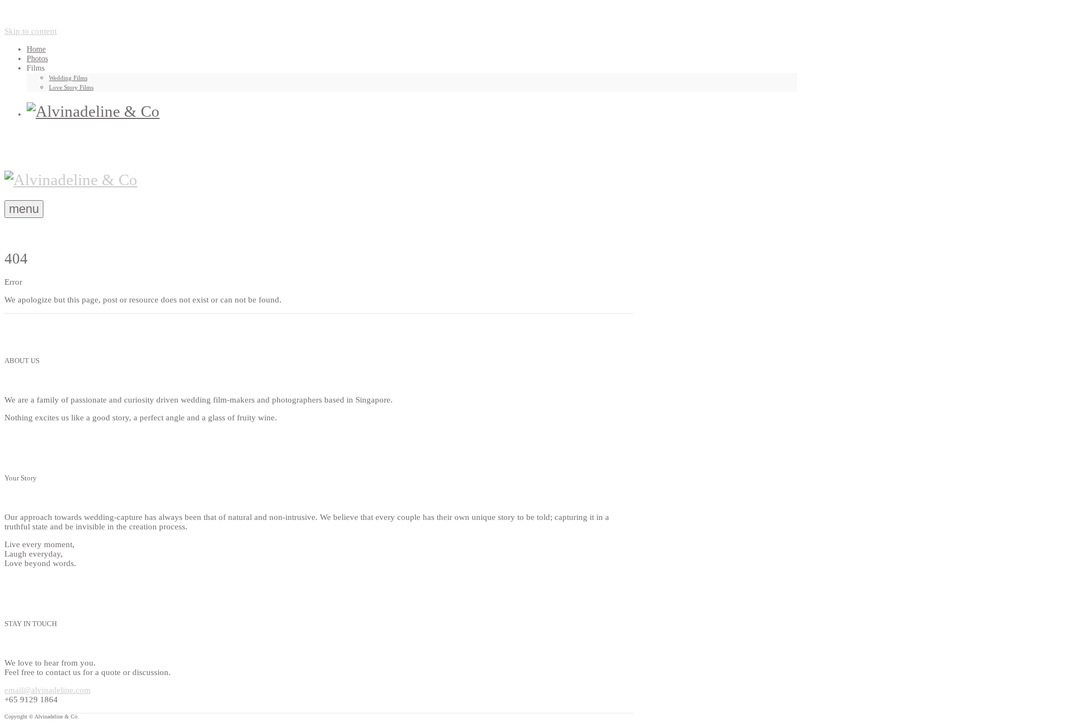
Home (36, 49)
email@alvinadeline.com (47, 690)
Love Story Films (71, 87)
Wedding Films (68, 78)
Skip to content (30, 31)
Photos (37, 58)
